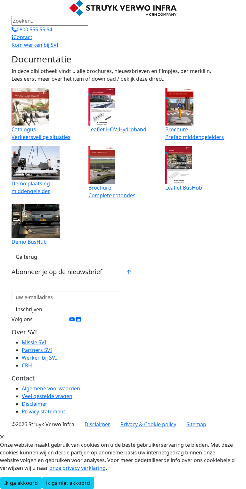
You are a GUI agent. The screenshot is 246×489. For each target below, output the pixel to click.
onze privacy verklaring (77, 467)
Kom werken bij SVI (35, 44)
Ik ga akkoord (21, 482)
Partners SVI (37, 350)
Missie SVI (34, 342)
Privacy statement (43, 411)
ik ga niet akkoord (68, 482)
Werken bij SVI (39, 357)
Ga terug (26, 256)
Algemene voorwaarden (51, 388)
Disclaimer (34, 403)
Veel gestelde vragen (47, 396)
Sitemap (196, 424)
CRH (27, 365)
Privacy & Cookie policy (148, 424)
